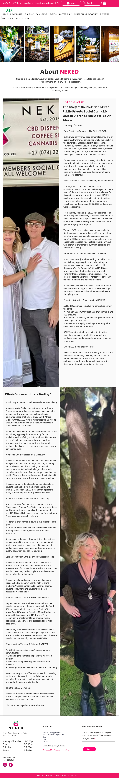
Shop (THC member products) (53, 735)
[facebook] (10, 765)
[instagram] (5, 765)
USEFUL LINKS (48, 727)
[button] (104, 3)
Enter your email (88, 739)
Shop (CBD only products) (52, 732)
